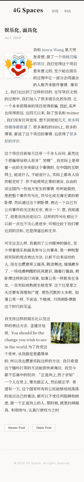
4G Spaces (28, 10)
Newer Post (16, 427)
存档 (55, 11)
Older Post (44, 427)
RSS (68, 11)
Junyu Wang (53, 49)
